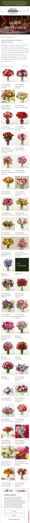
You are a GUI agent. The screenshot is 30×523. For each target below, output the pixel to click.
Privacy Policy (18, 507)
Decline (14, 515)
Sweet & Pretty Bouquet (19, 485)
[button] (20, 11)
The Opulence (5, 378)
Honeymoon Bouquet (7, 215)
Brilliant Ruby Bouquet (19, 296)
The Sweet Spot (6, 359)
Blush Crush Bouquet (21, 234)
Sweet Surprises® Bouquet (20, 194)
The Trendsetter (22, 265)
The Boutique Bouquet (19, 400)
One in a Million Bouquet (20, 379)
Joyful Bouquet (5, 193)
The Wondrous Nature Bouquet (21, 255)
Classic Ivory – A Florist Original (6, 464)
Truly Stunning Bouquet (19, 87)
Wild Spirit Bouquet (7, 234)
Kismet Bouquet (20, 150)
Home (2, 37)
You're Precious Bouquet (6, 87)
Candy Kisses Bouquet (8, 128)
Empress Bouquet (6, 400)
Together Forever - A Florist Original (7, 443)
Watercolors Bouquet (21, 107)
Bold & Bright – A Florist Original (6, 108)
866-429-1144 (22, 4)
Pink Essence (19, 337)
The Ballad (18, 359)
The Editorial (5, 275)
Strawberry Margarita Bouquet (7, 173)
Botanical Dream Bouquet (6, 296)
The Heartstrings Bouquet (20, 129)
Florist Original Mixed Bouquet (21, 464)
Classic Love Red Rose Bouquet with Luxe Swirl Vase (8, 151)
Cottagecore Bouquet (21, 215)
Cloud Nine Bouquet (7, 421)
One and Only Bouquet (19, 421)
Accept (14, 511)
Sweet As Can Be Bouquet (6, 338)
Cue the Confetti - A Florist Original (7, 485)
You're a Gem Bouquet (8, 316)
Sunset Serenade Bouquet (20, 317)
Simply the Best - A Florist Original (21, 443)
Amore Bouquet (20, 172)
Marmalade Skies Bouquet (6, 255)
